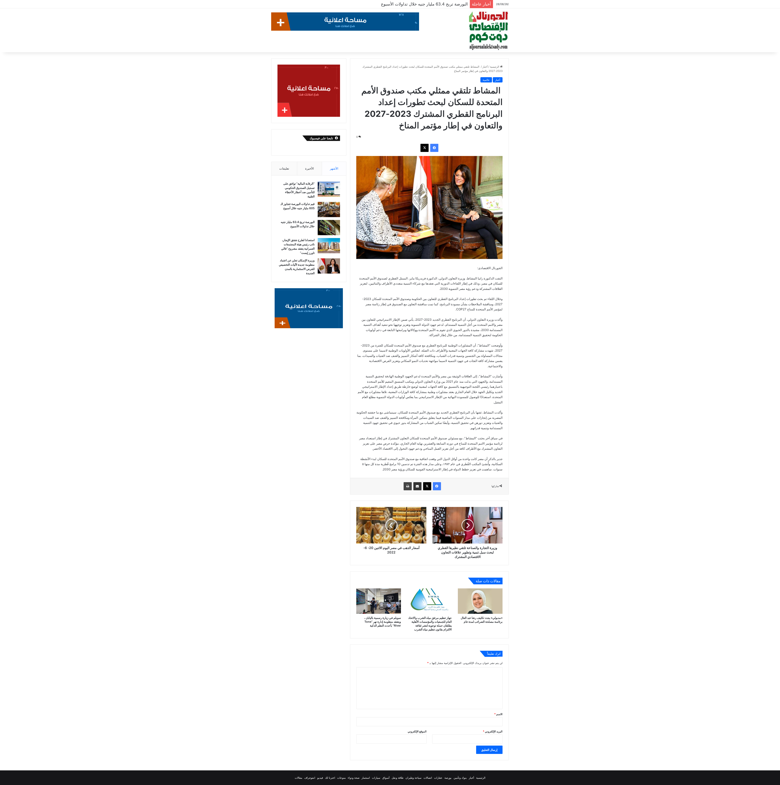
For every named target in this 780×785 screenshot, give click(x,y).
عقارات (438, 777)
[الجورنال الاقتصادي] (488, 31)
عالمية (486, 79)
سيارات (376, 777)
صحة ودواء (354, 777)
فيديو (320, 777)
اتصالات (428, 777)
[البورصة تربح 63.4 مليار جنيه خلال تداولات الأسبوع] (329, 227)
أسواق (386, 777)
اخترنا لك (330, 777)
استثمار (366, 777)
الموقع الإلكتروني (417, 731)
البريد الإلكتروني (493, 731)
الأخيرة (309, 168)
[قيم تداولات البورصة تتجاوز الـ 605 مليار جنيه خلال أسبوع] (329, 209)
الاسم (498, 714)
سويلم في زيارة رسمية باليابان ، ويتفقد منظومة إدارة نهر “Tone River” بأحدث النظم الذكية (382, 621)
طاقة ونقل (397, 777)
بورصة (448, 777)
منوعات (341, 777)
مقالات (298, 777)
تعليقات (284, 168)
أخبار (485, 66)
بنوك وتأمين (460, 777)
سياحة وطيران (413, 777)
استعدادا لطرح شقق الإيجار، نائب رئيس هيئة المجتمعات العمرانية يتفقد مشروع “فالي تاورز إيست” (383, 4)
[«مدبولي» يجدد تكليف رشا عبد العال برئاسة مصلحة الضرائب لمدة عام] (480, 601)
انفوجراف (309, 777)
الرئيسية (495, 66)
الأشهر (334, 168)
